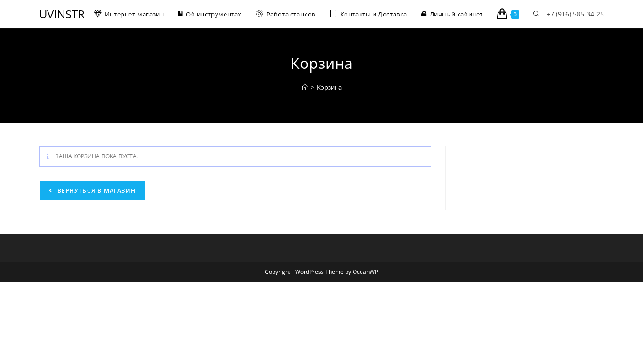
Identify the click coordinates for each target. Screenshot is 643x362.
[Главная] (305, 87)
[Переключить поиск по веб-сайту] (536, 14)
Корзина (329, 87)
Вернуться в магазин (96, 191)
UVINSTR (62, 14)
